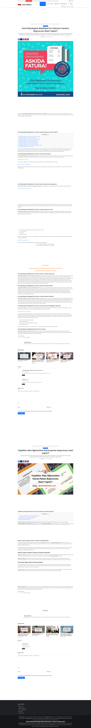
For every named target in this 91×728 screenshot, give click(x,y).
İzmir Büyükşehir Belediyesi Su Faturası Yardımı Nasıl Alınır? (27, 137)
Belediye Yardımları (63, 3)
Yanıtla (23, 375)
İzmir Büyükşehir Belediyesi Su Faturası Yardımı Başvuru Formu (28, 140)
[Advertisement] (45, 15)
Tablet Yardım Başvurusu (22, 708)
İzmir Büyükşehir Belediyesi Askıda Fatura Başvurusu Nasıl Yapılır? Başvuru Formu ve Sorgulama (45, 268)
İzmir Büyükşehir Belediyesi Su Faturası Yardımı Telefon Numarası (28, 141)
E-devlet (47, 3)
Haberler (51, 3)
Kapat (48, 134)
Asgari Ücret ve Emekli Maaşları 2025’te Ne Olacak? (65, 361)
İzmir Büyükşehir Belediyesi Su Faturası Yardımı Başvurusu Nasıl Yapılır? (29, 136)
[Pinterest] (26, 39)
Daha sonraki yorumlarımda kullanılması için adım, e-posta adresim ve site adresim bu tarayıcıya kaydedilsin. (35, 411)
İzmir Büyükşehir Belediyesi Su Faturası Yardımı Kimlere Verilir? (28, 142)
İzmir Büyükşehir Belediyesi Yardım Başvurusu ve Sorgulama (45, 270)
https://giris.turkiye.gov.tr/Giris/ (23, 159)
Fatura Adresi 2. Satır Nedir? (22, 360)
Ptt (68, 3)
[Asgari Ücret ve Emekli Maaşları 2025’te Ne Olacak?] (66, 356)
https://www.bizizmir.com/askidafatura (24, 164)
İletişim (71, 3)
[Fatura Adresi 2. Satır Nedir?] (24, 356)
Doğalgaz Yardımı (21, 706)
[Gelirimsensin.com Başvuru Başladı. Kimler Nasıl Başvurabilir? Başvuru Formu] (38, 356)
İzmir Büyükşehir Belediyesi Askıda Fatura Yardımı (26, 146)
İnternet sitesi (49, 407)
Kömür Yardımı (21, 711)
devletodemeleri (43, 36)
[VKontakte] (28, 39)
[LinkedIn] (23, 39)
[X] (21, 39)
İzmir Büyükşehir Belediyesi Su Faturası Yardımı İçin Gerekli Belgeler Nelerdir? (30, 145)
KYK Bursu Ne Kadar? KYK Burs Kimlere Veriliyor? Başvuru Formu (52, 361)
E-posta (19, 407)
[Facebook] (19, 39)
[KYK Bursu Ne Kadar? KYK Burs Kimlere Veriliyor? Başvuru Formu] (52, 356)
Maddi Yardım (57, 3)
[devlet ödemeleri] (24, 5)
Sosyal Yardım (42, 3)
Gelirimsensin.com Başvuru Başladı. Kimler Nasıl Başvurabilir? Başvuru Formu (38, 361)
